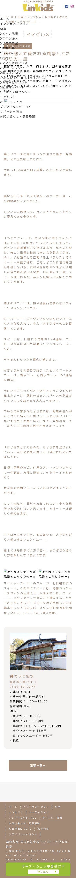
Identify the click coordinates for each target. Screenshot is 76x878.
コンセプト (8, 97)
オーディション (11, 102)
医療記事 (8, 48)
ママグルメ (10, 38)
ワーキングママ (13, 67)
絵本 (5, 58)
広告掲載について (20, 828)
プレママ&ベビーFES (15, 107)
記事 (3, 29)
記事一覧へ (38, 765)
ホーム (5, 19)
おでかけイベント (15, 82)
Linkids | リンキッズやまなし (38, 5)
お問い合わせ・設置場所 (17, 116)
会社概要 (43, 828)
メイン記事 (10, 33)
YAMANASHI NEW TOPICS (23, 77)
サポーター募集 (11, 111)
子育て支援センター (16, 92)
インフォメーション (14, 24)
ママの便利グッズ (15, 63)
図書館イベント (13, 87)
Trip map (10, 53)
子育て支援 (10, 43)
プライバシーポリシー (23, 834)
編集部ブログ (12, 72)
